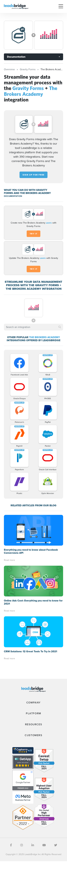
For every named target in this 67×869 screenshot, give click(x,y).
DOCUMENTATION (13, 196)
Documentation (16, 57)
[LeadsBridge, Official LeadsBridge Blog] (16, 6)
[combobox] (33, 327)
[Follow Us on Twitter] (55, 845)
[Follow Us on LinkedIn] (32, 845)
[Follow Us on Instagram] (21, 845)
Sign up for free (33, 174)
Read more (9, 560)
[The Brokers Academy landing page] (48, 35)
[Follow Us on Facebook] (11, 845)
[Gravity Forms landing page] (18, 35)
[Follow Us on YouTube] (44, 845)
